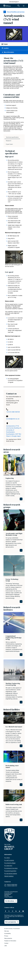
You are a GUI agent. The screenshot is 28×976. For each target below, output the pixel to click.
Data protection (8, 938)
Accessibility (7, 933)
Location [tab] (6, 48)
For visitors (7, 857)
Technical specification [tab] (12, 137)
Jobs (5, 945)
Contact (6, 943)
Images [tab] (6, 44)
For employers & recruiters (11, 868)
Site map (6, 931)
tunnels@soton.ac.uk (12, 419)
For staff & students (9, 860)
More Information (9, 52)
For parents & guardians (10, 871)
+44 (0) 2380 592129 (13, 412)
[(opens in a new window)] (5, 911)
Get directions (9, 901)
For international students (10, 873)
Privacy (6, 936)
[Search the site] (18, 6)
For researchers (8, 865)
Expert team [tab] (9, 144)
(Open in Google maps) (13, 436)
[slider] (14, 34)
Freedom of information (10, 940)
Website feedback (9, 876)
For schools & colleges (9, 863)
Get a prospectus (10, 922)
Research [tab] (8, 140)
